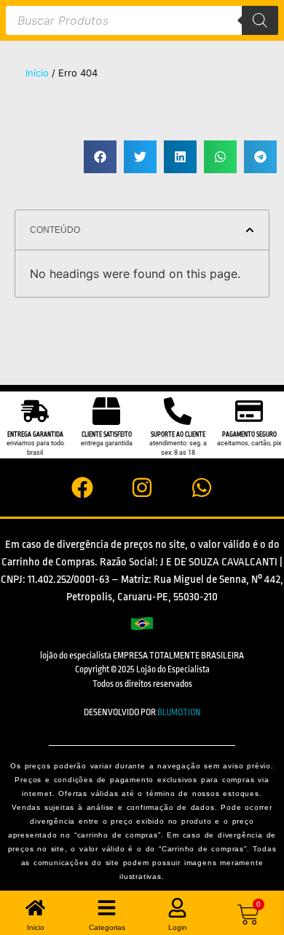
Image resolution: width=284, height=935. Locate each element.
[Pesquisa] (260, 20)
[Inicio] (35, 908)
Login (177, 927)
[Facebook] (82, 487)
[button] (100, 156)
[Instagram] (142, 487)
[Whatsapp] (202, 487)
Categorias (107, 927)
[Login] (177, 908)
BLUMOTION (179, 712)
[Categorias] (107, 908)
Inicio (35, 927)
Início (37, 73)
